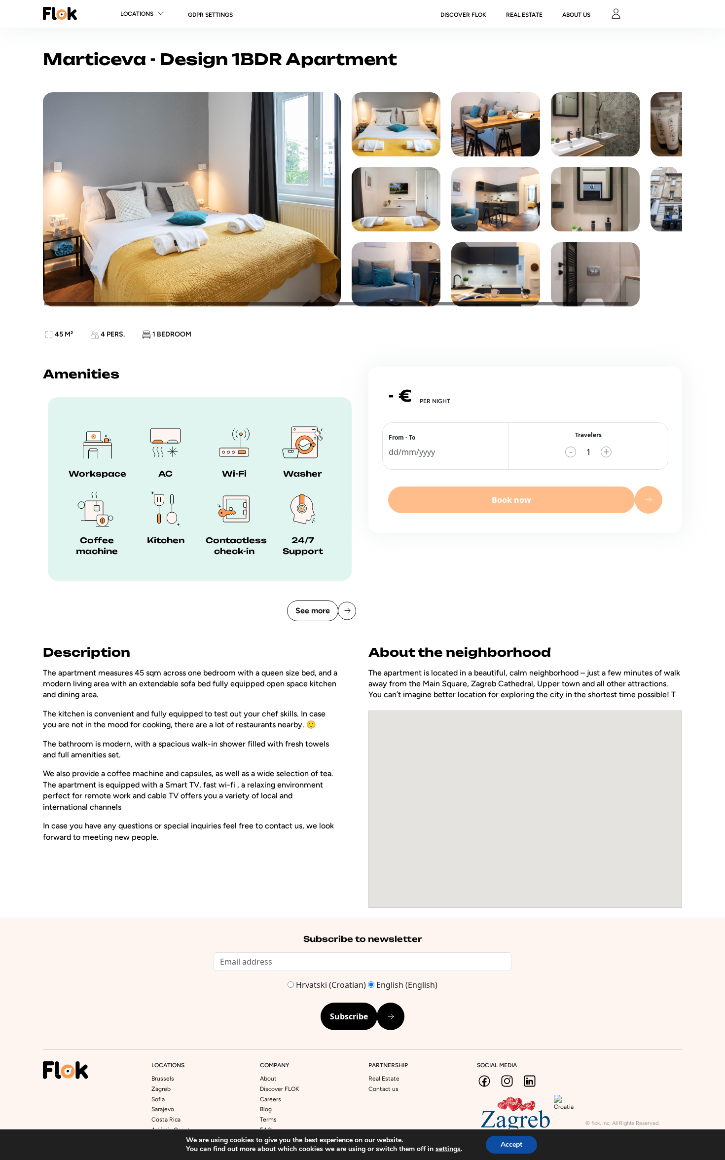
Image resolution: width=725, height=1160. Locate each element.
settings (448, 1149)
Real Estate (524, 14)
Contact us (383, 1088)
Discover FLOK (279, 1088)
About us (576, 14)
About (268, 1078)
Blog (266, 1109)
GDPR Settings (210, 14)
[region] (362, 199)
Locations (136, 13)
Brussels (162, 1078)
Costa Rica (166, 1119)
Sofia (158, 1099)
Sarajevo (162, 1109)
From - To (402, 437)
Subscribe (349, 1016)
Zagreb (161, 1088)
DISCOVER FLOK (463, 14)
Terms (268, 1119)
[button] (525, 801)
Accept (511, 1144)
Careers (270, 1099)
